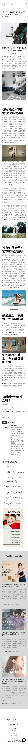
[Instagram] (11, 724)
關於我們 (14, 731)
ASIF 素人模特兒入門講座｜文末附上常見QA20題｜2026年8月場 (13, 585)
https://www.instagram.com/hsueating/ (13, 407)
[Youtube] (17, 724)
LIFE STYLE (5, 12)
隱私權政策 (14, 735)
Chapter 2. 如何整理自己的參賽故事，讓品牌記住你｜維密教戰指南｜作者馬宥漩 (14, 681)
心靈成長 (12, 12)
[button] (26, 3)
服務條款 (14, 738)
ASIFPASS (13, 425)
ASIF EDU (9, 604)
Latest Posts (11, 422)
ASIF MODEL (16, 604)
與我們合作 (14, 733)
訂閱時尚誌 (14, 728)
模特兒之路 (18, 703)
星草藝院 (4, 383)
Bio (5, 422)
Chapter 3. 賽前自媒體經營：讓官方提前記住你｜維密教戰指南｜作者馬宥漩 (14, 634)
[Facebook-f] (14, 724)
